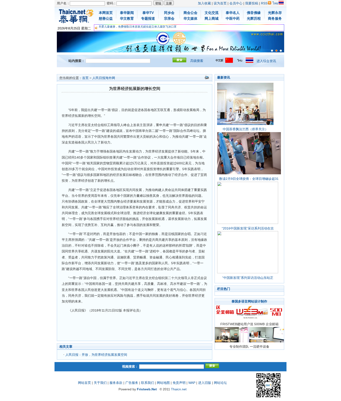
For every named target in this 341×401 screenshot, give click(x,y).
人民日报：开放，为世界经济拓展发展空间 (96, 354)
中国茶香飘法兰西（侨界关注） (245, 129)
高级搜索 (196, 61)
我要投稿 (251, 3)
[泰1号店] (281, 51)
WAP (191, 383)
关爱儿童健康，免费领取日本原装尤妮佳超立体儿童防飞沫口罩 (138, 26)
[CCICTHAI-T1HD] (276, 51)
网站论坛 (220, 383)
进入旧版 (204, 383)
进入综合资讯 (266, 61)
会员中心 (235, 3)
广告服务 (131, 383)
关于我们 (100, 383)
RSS (264, 3)
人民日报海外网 (103, 78)
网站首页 (84, 383)
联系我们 (147, 383)
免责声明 (179, 383)
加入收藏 (204, 3)
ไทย (275, 3)
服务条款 (115, 383)
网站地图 (163, 383)
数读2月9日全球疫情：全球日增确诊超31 (249, 179)
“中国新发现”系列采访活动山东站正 (247, 278)
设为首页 (220, 3)
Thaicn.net (179, 389)
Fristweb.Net (147, 389)
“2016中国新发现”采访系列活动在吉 (248, 228)
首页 (85, 78)
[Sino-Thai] (272, 51)
